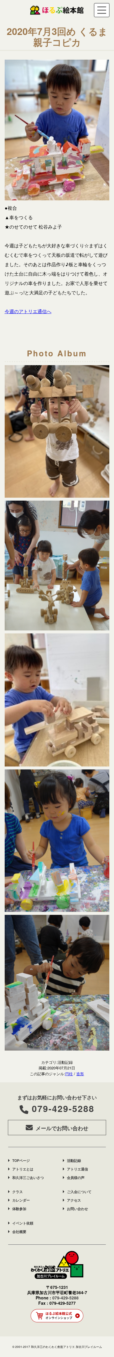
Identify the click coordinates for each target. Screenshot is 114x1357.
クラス (17, 1191)
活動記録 (74, 1160)
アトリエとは (22, 1169)
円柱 (69, 1073)
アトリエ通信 (77, 1169)
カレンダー (21, 1200)
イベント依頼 (22, 1223)
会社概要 (19, 1231)
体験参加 (19, 1208)
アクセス (74, 1200)
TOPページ (21, 1160)
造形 (80, 1073)
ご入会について (79, 1191)
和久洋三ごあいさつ (28, 1177)
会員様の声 (75, 1177)
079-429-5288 (63, 1108)
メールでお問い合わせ (62, 1128)
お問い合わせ (77, 1208)
